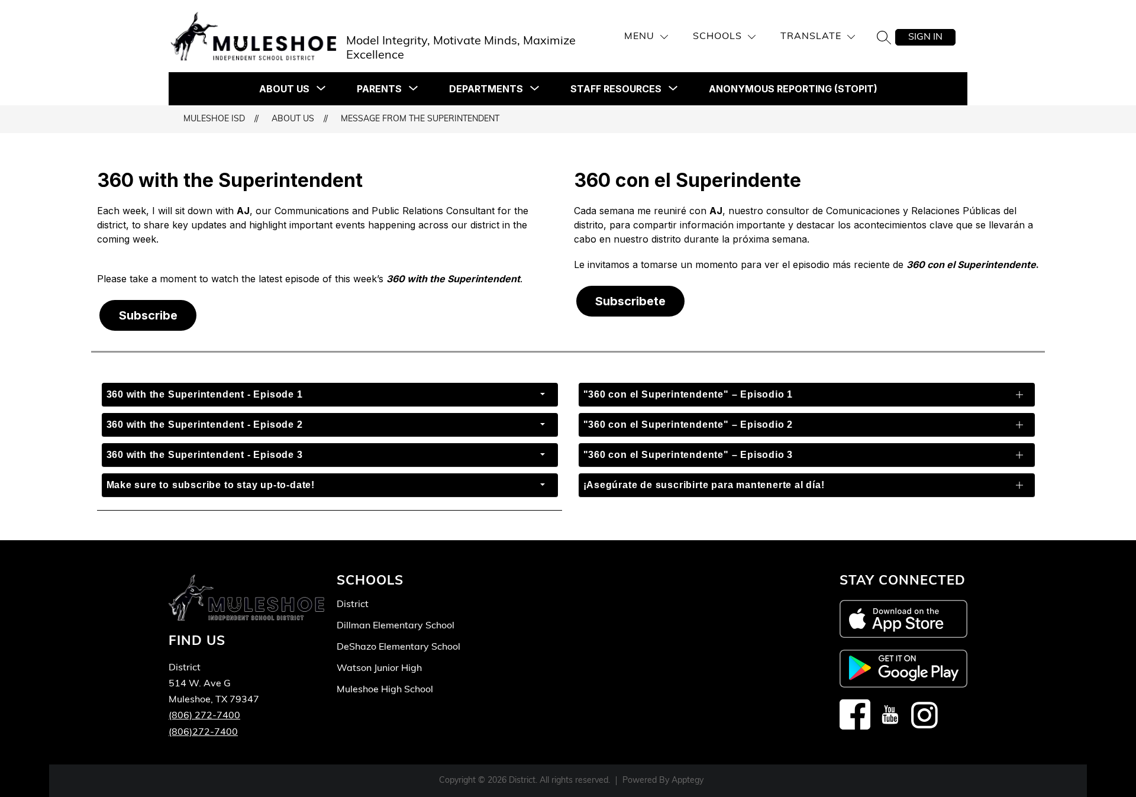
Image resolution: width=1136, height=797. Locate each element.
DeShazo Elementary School (398, 647)
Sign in (925, 37)
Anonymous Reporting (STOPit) (793, 89)
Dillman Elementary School (395, 626)
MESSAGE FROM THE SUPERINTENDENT (420, 119)
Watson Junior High (379, 668)
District (353, 604)
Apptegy (687, 780)
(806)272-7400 (203, 732)
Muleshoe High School (385, 690)
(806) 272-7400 (204, 716)
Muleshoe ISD (214, 119)
